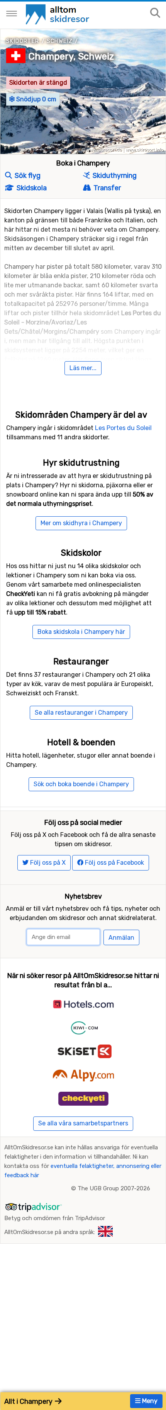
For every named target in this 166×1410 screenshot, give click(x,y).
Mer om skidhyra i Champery (81, 523)
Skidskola (31, 188)
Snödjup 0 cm (35, 99)
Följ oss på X (47, 862)
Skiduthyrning (114, 175)
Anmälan (121, 937)
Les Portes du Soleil (123, 428)
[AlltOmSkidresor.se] (58, 13)
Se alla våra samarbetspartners (83, 1123)
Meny (149, 1401)
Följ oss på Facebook (113, 862)
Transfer (106, 188)
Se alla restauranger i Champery (81, 712)
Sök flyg (27, 175)
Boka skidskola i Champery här (81, 631)
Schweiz (60, 41)
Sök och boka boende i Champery (81, 784)
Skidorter (22, 41)
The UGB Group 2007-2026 (114, 1188)
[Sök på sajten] (155, 13)
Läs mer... (83, 368)
